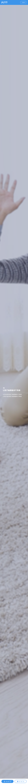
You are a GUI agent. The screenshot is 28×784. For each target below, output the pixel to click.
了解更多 (23, 2)
